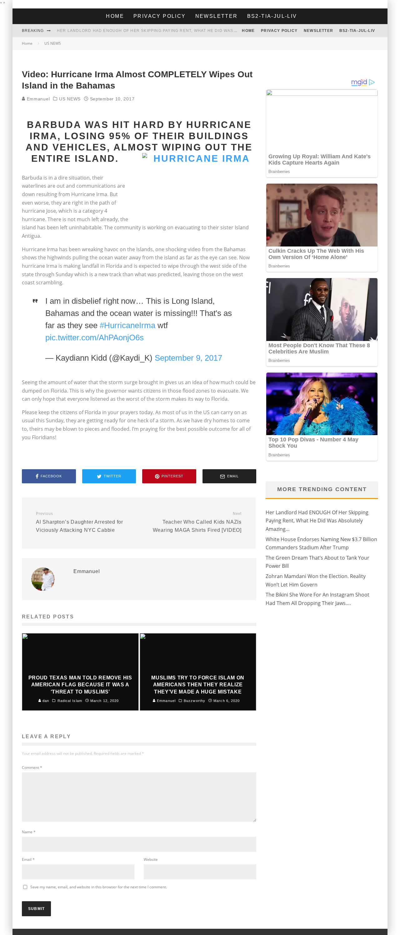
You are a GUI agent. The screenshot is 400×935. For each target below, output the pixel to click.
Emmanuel (37, 98)
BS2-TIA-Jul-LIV (272, 16)
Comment (32, 767)
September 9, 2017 (188, 358)
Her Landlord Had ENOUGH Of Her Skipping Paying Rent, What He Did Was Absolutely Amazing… (172, 30)
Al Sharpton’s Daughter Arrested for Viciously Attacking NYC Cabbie (79, 522)
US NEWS (70, 98)
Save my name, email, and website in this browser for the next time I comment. (98, 887)
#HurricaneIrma (127, 325)
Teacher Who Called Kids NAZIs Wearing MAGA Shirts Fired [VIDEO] (197, 522)
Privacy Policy (159, 16)
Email (28, 859)
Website (151, 859)
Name (29, 832)
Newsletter (216, 16)
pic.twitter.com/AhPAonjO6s (94, 337)
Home (115, 16)
